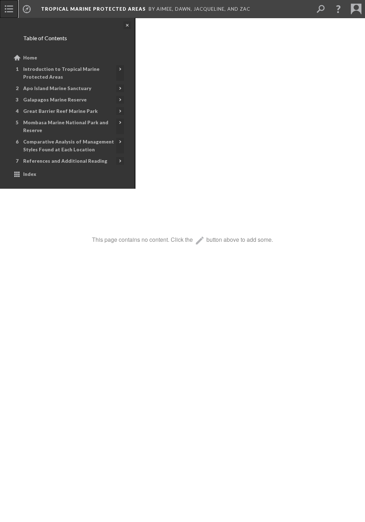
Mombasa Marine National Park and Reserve (65, 126)
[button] (338, 9)
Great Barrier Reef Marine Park (60, 111)
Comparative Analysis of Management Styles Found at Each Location (68, 145)
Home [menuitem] (30, 58)
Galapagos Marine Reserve (55, 100)
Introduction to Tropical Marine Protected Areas (61, 73)
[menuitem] (9, 9)
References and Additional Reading (65, 161)
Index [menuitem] (29, 174)
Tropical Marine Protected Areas (93, 9)
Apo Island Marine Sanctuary (57, 88)
